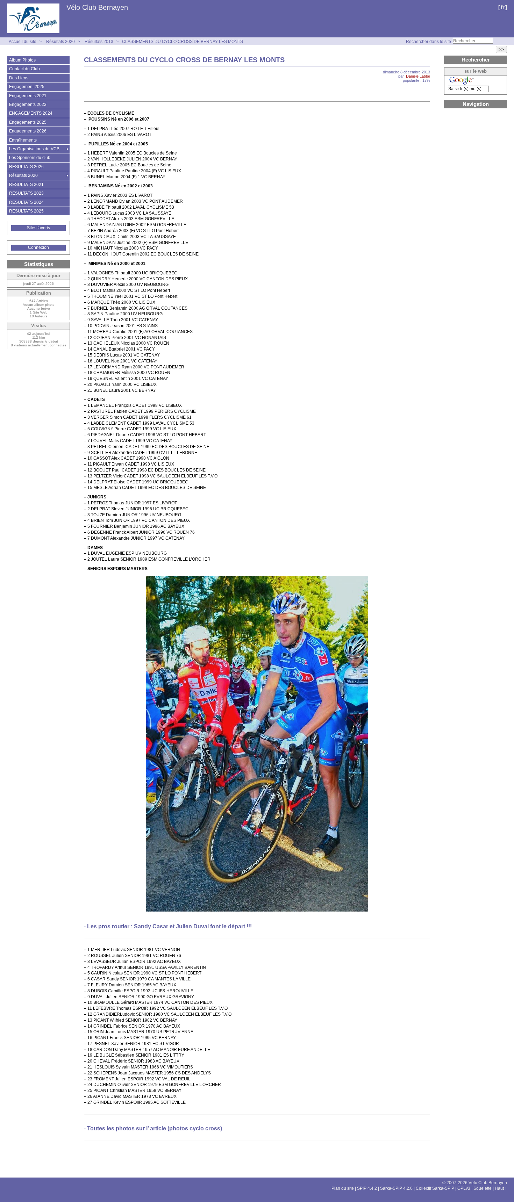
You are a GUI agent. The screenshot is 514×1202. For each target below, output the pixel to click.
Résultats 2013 (99, 41)
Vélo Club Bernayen (97, 7)
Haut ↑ (501, 1188)
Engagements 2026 (28, 131)
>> (501, 49)
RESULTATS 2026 (26, 166)
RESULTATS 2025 (26, 211)
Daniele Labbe (418, 76)
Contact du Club (24, 68)
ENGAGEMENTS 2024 (30, 113)
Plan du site (342, 1188)
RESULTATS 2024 (26, 202)
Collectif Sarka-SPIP (435, 1188)
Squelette (482, 1188)
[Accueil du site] (33, 18)
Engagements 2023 (28, 104)
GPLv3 (463, 1188)
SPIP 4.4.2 (367, 1188)
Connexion (38, 247)
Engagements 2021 (28, 95)
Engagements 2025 (28, 122)
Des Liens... (20, 77)
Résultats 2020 (60, 41)
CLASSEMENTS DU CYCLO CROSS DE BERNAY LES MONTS (182, 41)
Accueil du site (22, 41)
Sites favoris (38, 227)
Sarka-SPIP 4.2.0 (396, 1188)
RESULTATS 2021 (26, 184)
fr (503, 7)
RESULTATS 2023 (26, 193)
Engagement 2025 (26, 86)
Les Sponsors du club (29, 157)
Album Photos (22, 60)
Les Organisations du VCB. (34, 148)
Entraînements (23, 140)
